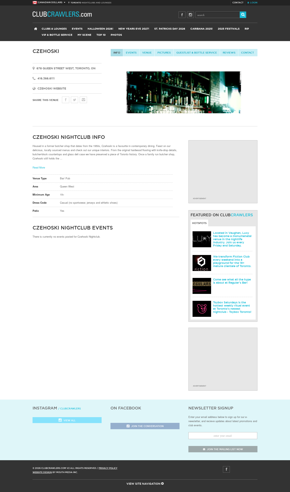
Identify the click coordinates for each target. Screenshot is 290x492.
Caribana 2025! (201, 29)
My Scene (84, 35)
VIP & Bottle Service (57, 35)
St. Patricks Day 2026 (169, 29)
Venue (147, 52)
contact (247, 52)
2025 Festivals (228, 29)
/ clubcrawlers (69, 408)
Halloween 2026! (100, 29)
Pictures (164, 52)
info (116, 52)
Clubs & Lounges (54, 29)
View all (69, 420)
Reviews (229, 52)
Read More (39, 167)
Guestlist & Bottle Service (196, 52)
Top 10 (101, 35)
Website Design (42, 472)
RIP (247, 29)
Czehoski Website (51, 88)
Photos (116, 35)
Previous (107, 93)
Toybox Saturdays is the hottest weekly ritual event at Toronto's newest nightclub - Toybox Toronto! (232, 307)
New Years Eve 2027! (133, 29)
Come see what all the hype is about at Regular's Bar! (232, 281)
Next (261, 93)
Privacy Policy (108, 468)
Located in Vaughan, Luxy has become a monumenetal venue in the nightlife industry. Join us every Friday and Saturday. (232, 239)
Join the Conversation (147, 426)
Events (77, 29)
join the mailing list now (224, 449)
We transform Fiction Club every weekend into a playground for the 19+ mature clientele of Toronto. (232, 261)
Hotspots (199, 223)
